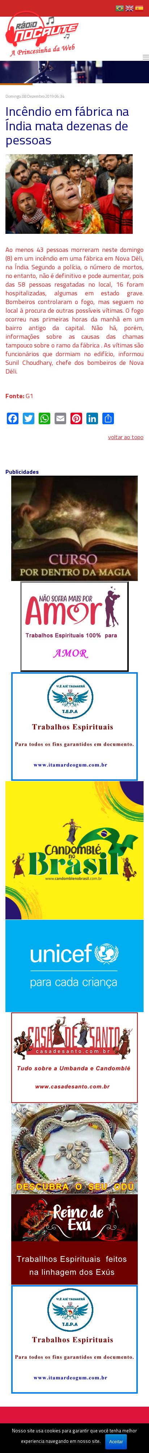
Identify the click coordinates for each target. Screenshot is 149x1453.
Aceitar (116, 1441)
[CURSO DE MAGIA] (74, 527)
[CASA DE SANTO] (74, 1057)
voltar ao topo (126, 437)
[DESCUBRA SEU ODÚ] (74, 1148)
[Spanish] (139, 11)
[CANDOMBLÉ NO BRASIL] (74, 849)
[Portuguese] (119, 11)
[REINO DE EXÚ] (74, 1238)
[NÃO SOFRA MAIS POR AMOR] (74, 626)
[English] (129, 11)
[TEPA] (74, 725)
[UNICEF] (74, 965)
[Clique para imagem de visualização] (69, 193)
